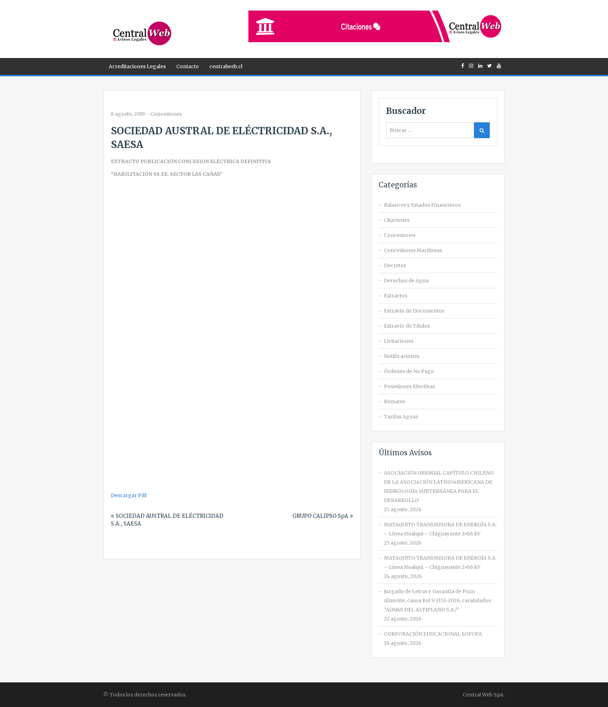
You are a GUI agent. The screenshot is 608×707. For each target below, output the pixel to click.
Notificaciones (401, 356)
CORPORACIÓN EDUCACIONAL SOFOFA (433, 634)
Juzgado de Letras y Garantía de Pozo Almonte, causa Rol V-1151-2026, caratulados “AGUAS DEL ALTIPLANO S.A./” (437, 600)
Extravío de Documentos (414, 311)
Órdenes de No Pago (409, 371)
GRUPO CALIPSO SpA (320, 516)
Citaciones (397, 220)
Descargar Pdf (129, 495)
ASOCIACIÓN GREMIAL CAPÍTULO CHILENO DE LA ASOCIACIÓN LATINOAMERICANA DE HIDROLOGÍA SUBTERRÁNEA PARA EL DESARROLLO (439, 486)
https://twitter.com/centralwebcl (489, 65)
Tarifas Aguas (401, 416)
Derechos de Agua (406, 280)
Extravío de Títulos (407, 326)
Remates (394, 401)
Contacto (187, 66)
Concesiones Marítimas (413, 250)
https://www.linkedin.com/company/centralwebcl (480, 65)
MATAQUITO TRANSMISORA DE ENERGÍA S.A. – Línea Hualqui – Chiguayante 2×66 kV (440, 529)
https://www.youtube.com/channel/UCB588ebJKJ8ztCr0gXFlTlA (499, 65)
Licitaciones (398, 341)
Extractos (395, 296)
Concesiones (166, 114)
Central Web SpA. (484, 695)
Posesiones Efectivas (409, 386)
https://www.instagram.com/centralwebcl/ (471, 65)
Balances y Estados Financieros (422, 205)
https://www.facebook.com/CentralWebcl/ (462, 65)
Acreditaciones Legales (137, 66)
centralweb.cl (225, 66)
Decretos (395, 265)
